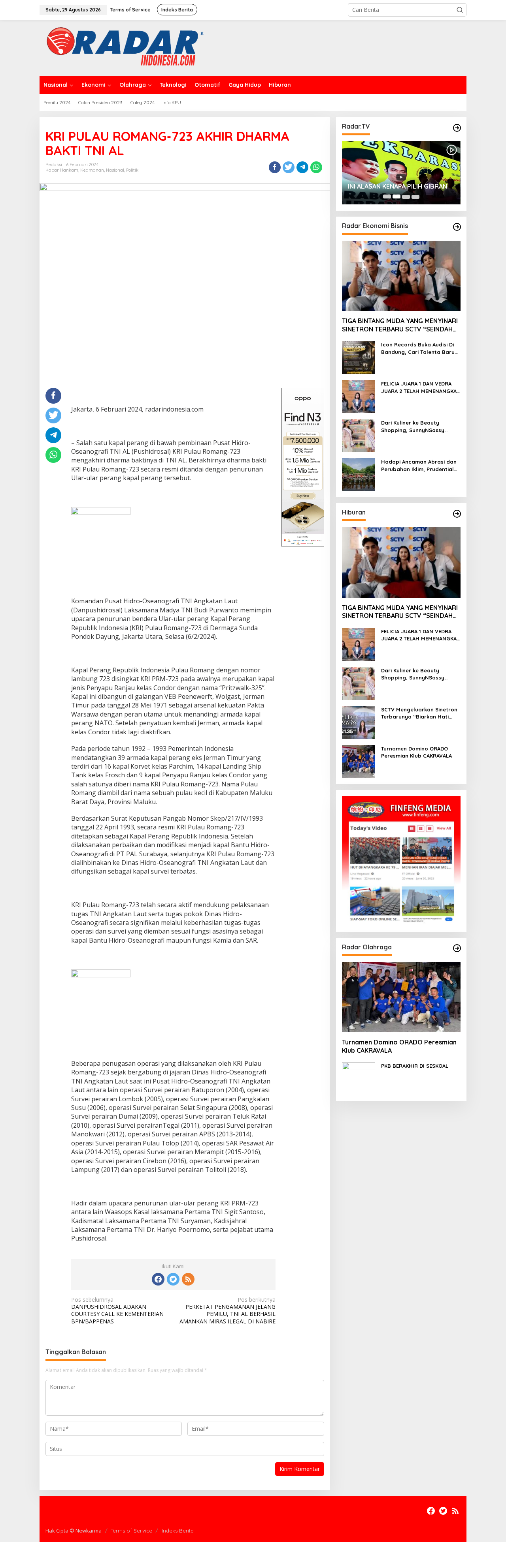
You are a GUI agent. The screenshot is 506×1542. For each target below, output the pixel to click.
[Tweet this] (289, 167)
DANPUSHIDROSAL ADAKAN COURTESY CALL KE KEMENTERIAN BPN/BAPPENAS (117, 1310)
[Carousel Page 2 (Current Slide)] (396, 196)
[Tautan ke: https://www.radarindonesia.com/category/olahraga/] (457, 948)
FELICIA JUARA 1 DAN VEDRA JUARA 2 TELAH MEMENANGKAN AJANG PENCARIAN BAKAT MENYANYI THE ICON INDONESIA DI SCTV (421, 387)
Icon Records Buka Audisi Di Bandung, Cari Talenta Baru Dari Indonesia (418, 348)
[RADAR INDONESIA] (123, 47)
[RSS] (188, 1279)
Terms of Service (131, 1530)
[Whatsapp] (316, 167)
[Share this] (275, 167)
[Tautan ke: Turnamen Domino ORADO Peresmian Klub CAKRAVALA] (358, 761)
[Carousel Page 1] (387, 196)
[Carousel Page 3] (406, 196)
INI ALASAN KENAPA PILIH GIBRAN (397, 186)
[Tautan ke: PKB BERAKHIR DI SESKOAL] (358, 1078)
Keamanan (92, 170)
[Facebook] (158, 1279)
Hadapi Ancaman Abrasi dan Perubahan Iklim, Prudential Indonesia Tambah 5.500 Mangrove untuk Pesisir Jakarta (419, 465)
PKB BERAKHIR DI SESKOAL (414, 1066)
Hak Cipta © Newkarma (73, 1530)
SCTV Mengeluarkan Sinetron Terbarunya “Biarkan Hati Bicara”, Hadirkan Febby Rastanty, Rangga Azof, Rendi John (419, 713)
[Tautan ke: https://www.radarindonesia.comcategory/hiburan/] (457, 513)
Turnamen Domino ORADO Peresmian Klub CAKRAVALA (416, 752)
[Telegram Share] (302, 167)
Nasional (115, 170)
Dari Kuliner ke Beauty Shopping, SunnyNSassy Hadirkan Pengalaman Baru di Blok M (421, 426)
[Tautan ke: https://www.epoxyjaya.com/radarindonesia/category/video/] (457, 128)
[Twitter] (173, 1279)
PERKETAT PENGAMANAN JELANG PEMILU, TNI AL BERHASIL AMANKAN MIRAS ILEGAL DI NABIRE (227, 1310)
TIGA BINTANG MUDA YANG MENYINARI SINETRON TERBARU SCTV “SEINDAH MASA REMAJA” (400, 325)
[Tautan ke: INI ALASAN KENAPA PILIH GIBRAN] (401, 172)
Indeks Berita (178, 1530)
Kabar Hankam (61, 170)
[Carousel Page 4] (415, 196)
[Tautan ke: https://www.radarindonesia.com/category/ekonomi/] (457, 227)
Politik (132, 170)
